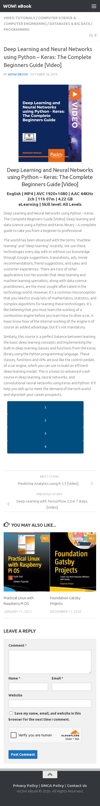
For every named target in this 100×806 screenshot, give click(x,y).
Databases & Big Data (70, 24)
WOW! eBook (17, 6)
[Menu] (94, 6)
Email (57, 678)
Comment (17, 645)
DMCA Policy (52, 786)
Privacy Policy (25, 786)
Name (14, 678)
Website (15, 695)
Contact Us (77, 786)
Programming (17, 29)
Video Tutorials (19, 18)
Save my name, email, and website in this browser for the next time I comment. (44, 716)
